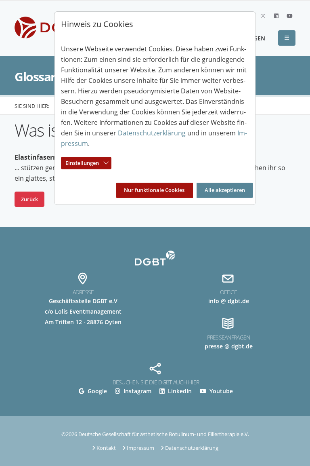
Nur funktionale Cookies (154, 190)
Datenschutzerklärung (152, 133)
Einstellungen (82, 163)
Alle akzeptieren (225, 190)
